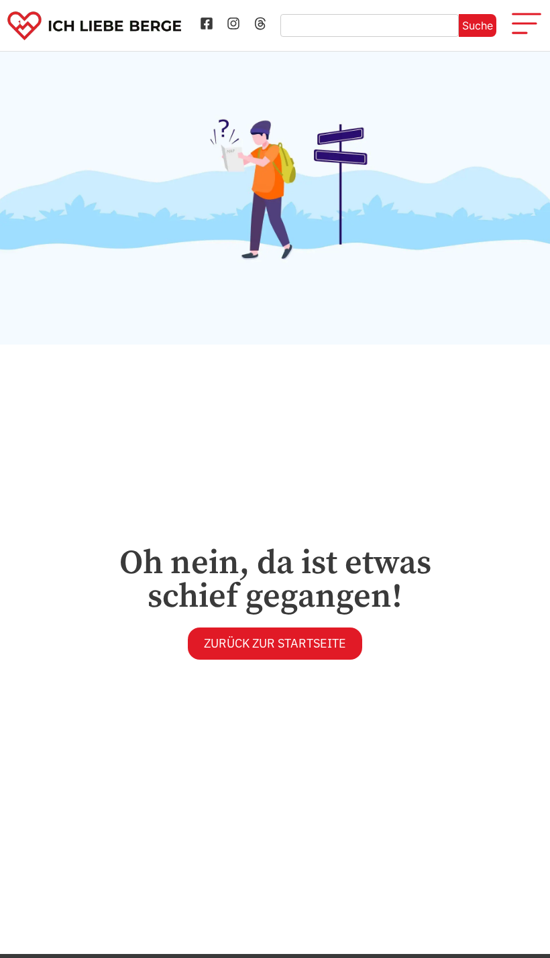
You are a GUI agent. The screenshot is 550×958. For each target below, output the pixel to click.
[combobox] (369, 25)
